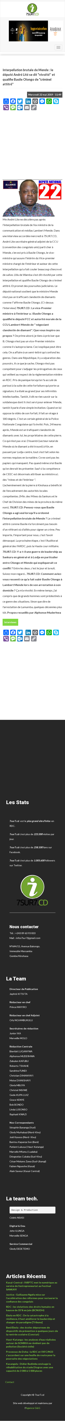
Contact (9, 1382)
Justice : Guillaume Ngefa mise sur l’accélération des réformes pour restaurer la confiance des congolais (32, 1298)
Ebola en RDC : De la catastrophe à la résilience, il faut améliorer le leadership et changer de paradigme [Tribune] (30, 1319)
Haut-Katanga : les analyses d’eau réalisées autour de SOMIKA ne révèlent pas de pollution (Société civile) (31, 1343)
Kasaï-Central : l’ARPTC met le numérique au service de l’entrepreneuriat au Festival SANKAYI (31, 1286)
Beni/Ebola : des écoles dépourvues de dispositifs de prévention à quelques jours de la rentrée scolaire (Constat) (32, 1331)
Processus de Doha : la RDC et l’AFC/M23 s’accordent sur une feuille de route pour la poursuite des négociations (30, 1355)
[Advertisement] (32, 146)
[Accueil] (32, 9)
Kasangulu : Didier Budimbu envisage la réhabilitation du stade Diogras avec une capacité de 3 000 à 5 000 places (29, 1367)
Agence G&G (33, 1407)
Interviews (10, 622)
